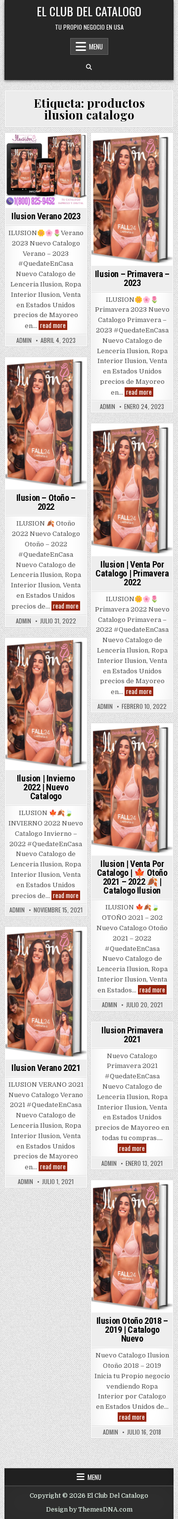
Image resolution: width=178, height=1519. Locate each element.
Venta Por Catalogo (45, 385)
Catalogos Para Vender (131, 1271)
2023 (30, 150)
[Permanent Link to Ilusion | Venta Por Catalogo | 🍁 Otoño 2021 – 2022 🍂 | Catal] (132, 790)
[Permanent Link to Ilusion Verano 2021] (46, 993)
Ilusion (55, 150)
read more (53, 325)
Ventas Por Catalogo (44, 161)
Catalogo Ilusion (143, 441)
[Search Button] (89, 67)
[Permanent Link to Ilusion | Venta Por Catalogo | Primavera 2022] (132, 490)
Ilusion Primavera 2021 (132, 1034)
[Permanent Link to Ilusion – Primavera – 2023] (132, 199)
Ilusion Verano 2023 (45, 216)
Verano (46, 171)
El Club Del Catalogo (89, 11)
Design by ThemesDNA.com (89, 1509)
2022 (30, 374)
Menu (96, 46)
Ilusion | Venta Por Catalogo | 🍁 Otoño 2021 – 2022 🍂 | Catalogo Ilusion (132, 877)
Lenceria (145, 1291)
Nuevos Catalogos (131, 1312)
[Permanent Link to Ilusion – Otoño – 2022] (46, 424)
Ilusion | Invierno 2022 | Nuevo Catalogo (46, 787)
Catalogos (130, 1218)
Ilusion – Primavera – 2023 (132, 278)
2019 (140, 1197)
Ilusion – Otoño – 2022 (46, 502)
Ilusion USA (130, 751)
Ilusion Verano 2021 (45, 1068)
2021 (104, 741)
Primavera (147, 451)
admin (24, 340)
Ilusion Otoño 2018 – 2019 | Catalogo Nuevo (132, 1329)
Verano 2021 (46, 965)
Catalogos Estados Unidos (131, 1231)
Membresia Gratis (130, 1302)
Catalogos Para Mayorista (131, 1258)
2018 (120, 1197)
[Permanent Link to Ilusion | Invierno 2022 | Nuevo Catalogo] (46, 704)
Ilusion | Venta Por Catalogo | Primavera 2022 (132, 573)
